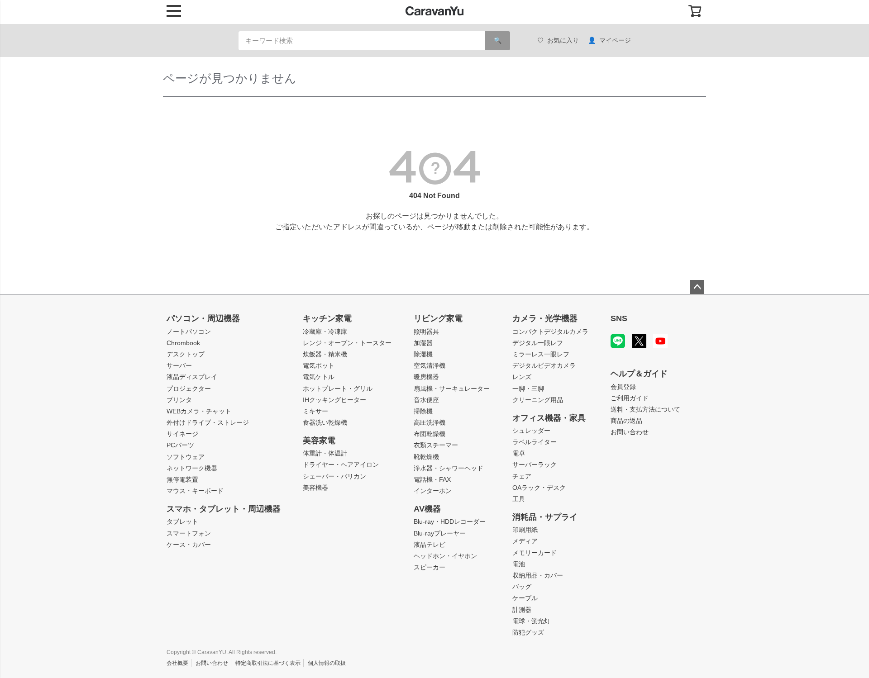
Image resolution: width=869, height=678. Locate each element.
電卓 (518, 453)
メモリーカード (534, 552)
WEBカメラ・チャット (199, 411)
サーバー (179, 365)
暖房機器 (426, 376)
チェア (521, 476)
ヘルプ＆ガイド (639, 373)
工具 (518, 499)
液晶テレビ (429, 544)
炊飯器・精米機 (325, 354)
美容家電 (319, 440)
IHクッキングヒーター (334, 399)
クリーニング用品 (537, 399)
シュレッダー (531, 430)
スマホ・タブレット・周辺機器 (224, 508)
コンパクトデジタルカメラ (550, 331)
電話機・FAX (432, 479)
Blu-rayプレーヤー (440, 533)
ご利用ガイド (630, 398)
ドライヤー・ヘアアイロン (341, 464)
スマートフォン (189, 533)
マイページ (615, 40)
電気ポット (318, 365)
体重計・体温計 (325, 453)
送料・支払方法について (645, 409)
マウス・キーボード (195, 490)
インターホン (433, 490)
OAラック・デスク (539, 487)
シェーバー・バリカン (334, 476)
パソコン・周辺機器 (203, 318)
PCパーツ (180, 445)
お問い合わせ (630, 432)
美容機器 (315, 487)
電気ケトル (318, 376)
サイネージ (182, 433)
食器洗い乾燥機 (325, 422)
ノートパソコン (189, 331)
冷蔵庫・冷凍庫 (325, 331)
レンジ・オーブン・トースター (347, 342)
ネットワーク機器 (192, 468)
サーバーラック (534, 464)
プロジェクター (189, 388)
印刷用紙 (525, 529)
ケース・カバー (189, 544)
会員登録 (623, 386)
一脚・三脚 (528, 388)
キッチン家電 (327, 318)
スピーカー (429, 567)
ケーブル (525, 598)
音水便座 (426, 399)
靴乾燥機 (426, 456)
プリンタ (179, 399)
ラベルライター (534, 442)
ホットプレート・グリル (337, 388)
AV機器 (427, 508)
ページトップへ (697, 287)
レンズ (521, 376)
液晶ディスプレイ (192, 376)
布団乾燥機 (429, 433)
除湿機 (423, 354)
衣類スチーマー (436, 445)
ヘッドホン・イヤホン (445, 555)
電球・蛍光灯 (531, 621)
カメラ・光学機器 (545, 318)
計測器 (521, 609)
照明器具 (426, 331)
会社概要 (177, 663)
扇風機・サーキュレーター (452, 388)
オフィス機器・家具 (549, 417)
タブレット (182, 521)
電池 (518, 564)
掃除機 (423, 411)
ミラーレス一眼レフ (540, 354)
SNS (619, 318)
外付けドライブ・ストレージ (208, 422)
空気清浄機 (429, 365)
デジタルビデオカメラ (544, 365)
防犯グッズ (528, 632)
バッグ (521, 586)
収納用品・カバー (537, 575)
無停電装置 (182, 479)
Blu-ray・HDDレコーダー (450, 521)
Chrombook (183, 342)
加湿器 (423, 342)
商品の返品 (626, 420)
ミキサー (315, 411)
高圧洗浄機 (429, 422)
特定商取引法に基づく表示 (268, 663)
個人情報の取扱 (327, 663)
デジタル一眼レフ (537, 342)
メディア (525, 541)
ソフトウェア (186, 456)
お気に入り (563, 40)
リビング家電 (438, 318)
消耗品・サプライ (545, 517)
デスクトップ (186, 354)
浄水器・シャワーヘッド (448, 468)
